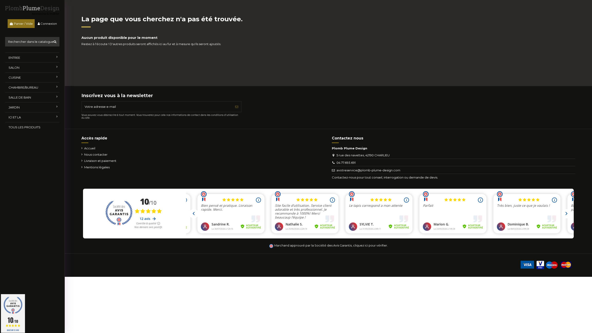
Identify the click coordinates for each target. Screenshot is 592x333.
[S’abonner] (236, 107)
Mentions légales (97, 167)
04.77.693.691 (346, 162)
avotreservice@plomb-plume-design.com (368, 170)
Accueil (89, 148)
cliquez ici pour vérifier (370, 245)
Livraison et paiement (100, 161)
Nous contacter (96, 154)
